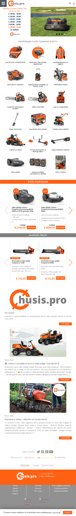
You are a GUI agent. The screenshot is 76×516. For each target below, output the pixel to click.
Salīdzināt (32, 204)
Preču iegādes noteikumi (61, 486)
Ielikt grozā (31, 227)
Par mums (65, 324)
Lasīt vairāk (65, 380)
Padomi (15, 494)
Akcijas (15, 488)
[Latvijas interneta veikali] (31, 502)
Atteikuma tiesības (61, 491)
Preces (15, 486)
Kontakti (38, 486)
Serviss (15, 491)
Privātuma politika (61, 488)
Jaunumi (38, 488)
